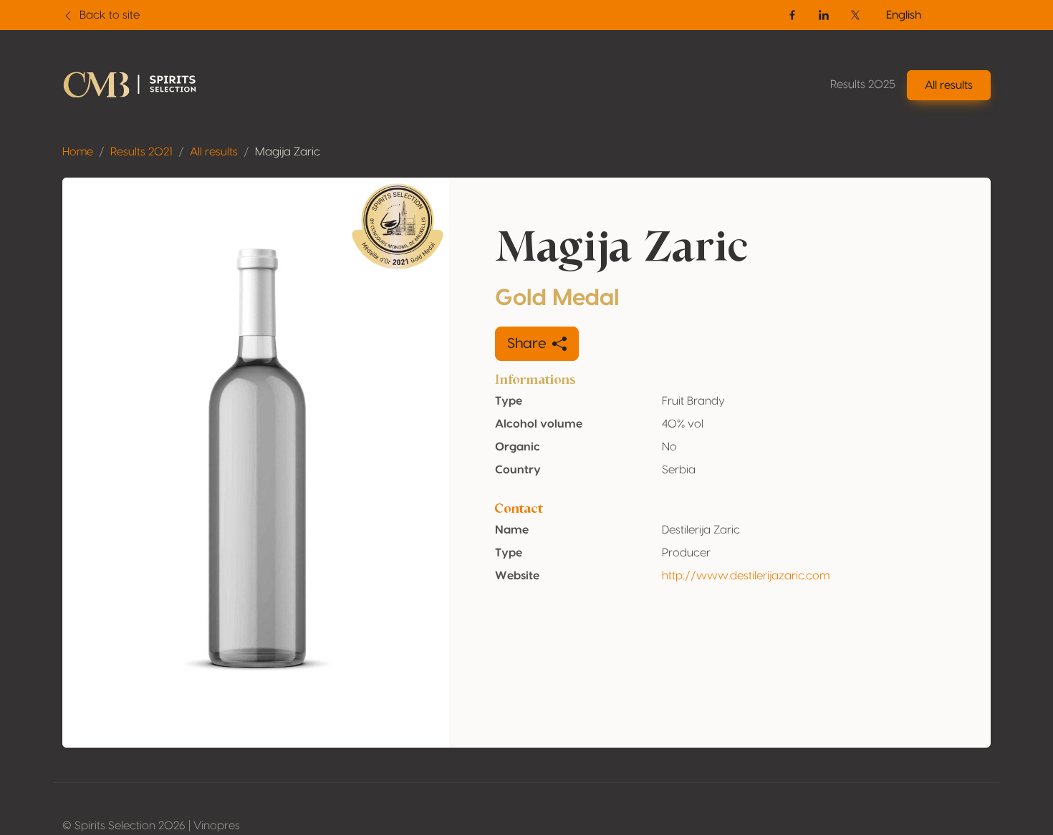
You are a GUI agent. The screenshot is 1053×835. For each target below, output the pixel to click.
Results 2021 (141, 152)
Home (77, 152)
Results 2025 (862, 84)
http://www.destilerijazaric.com (746, 575)
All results (214, 152)
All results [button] (949, 85)
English (903, 15)
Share (527, 344)
